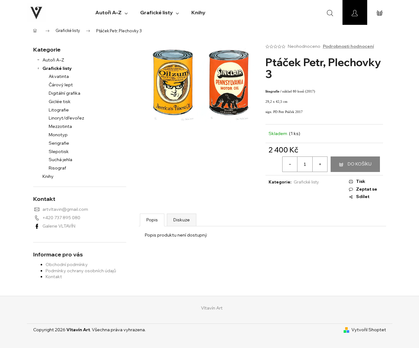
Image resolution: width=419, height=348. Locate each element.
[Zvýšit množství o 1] (319, 164)
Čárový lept (61, 85)
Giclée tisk (60, 101)
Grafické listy (57, 68)
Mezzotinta (60, 126)
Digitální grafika (64, 93)
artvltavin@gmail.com (65, 209)
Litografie (59, 110)
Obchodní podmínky (67, 264)
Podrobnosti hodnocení (348, 46)
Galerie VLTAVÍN (58, 226)
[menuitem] (111, 12)
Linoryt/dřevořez (66, 118)
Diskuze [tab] (181, 220)
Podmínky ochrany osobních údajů (81, 270)
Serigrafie (59, 143)
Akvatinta (59, 76)
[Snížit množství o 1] (290, 164)
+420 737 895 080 (61, 217)
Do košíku (360, 164)
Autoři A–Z (53, 60)
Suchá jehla (60, 159)
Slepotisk (59, 151)
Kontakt (54, 276)
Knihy (48, 176)
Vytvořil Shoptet (368, 329)
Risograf (57, 168)
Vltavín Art (212, 308)
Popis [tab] (152, 220)
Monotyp (58, 135)
